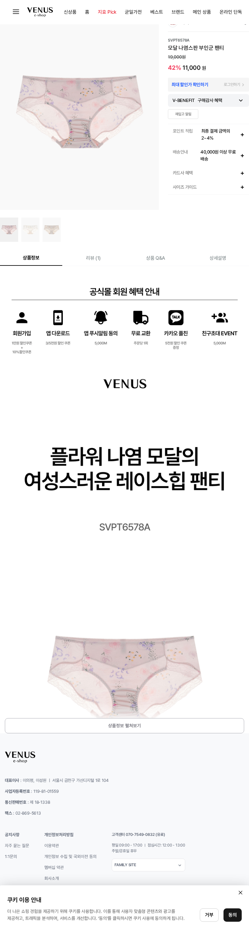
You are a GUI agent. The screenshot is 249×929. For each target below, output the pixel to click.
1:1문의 (11, 856)
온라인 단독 (231, 12)
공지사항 (12, 834)
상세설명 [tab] (218, 258)
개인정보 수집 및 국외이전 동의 (70, 856)
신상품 (70, 12)
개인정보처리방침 (58, 834)
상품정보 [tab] (31, 258)
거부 (209, 915)
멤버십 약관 (54, 867)
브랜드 (178, 12)
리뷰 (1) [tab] (93, 258)
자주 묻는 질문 (17, 845)
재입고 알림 (183, 114)
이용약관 (51, 845)
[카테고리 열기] (16, 11)
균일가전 (133, 12)
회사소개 (51, 878)
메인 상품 (202, 12)
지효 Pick (107, 12)
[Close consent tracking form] (240, 892)
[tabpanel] (124, 505)
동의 (232, 915)
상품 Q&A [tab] (155, 258)
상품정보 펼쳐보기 (124, 725)
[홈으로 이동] (40, 12)
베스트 (156, 12)
